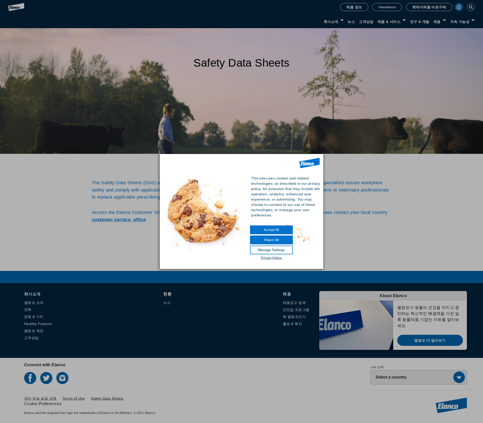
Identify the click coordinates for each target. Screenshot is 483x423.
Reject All (271, 240)
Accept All (271, 230)
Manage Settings (271, 250)
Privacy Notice (271, 258)
